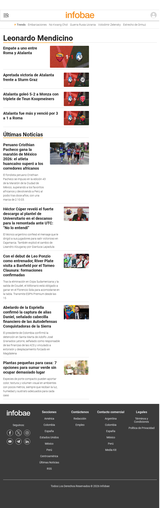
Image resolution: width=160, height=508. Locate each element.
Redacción (80, 418)
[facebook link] (10, 433)
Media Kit (110, 449)
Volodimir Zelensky (109, 24)
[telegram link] (18, 441)
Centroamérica (49, 456)
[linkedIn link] (27, 441)
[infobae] (80, 15)
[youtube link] (10, 441)
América (49, 418)
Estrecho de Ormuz (134, 24)
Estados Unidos (49, 437)
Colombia (49, 424)
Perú (49, 449)
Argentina (111, 418)
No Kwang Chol (58, 24)
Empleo (80, 424)
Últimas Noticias (49, 462)
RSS (49, 468)
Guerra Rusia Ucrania (83, 24)
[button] (6, 15)
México (49, 443)
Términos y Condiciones (141, 420)
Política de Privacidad (142, 428)
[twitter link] (18, 433)
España (49, 431)
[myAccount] (153, 15)
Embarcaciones (37, 24)
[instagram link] (27, 433)
